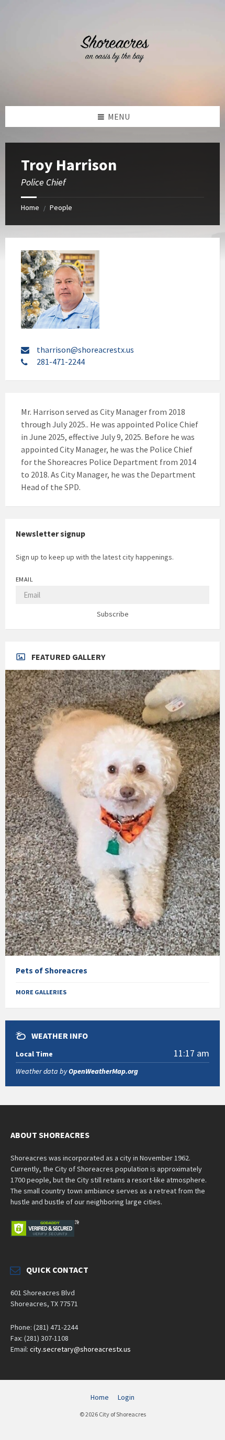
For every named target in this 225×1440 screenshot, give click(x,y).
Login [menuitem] (126, 1397)
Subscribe (113, 614)
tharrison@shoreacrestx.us (85, 349)
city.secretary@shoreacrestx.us (80, 1349)
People (61, 207)
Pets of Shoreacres (51, 971)
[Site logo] (112, 85)
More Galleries (41, 992)
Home (30, 207)
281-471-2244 (61, 361)
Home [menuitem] (100, 1397)
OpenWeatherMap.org (103, 1071)
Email (24, 579)
